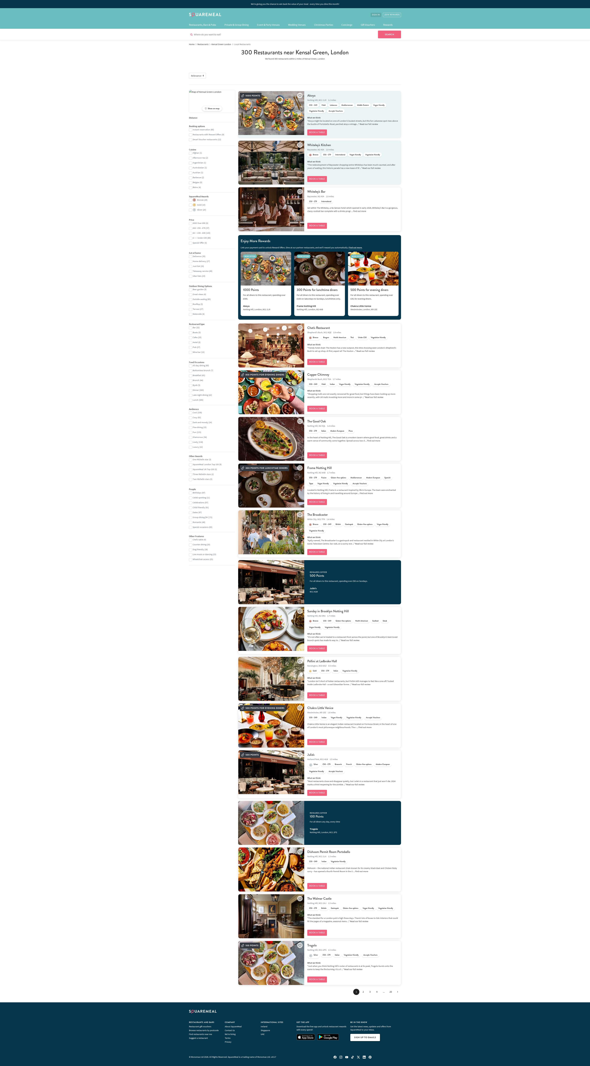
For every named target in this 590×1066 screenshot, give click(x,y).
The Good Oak (316, 421)
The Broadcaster (317, 514)
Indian (332, 384)
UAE (262, 1034)
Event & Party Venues (268, 24)
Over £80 (199, 223)
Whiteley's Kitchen (319, 145)
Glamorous (198, 437)
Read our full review (369, 124)
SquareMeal (205, 15)
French (349, 764)
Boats (195, 332)
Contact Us (230, 1030)
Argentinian (198, 162)
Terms (227, 1038)
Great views (198, 294)
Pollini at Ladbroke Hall (322, 661)
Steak (385, 620)
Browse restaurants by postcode (204, 1030)
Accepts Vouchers (336, 111)
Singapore (265, 1030)
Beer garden (198, 289)
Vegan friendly (379, 105)
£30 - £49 (313, 105)
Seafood (375, 620)
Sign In (376, 15)
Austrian (196, 172)
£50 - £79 (327, 154)
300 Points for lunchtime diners (317, 290)
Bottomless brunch (201, 370)
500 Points (317, 575)
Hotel (195, 342)
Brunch (196, 380)
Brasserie (338, 764)
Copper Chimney (318, 374)
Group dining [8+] (200, 517)
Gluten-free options (338, 477)
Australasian (198, 167)
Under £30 (362, 337)
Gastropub (349, 524)
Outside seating (200, 299)
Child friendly (199, 507)
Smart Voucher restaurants (205, 139)
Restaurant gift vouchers (200, 1026)
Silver (316, 764)
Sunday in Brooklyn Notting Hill (328, 611)
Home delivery (199, 261)
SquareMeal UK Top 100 (203, 469)
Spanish (387, 477)
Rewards (388, 24)
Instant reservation (201, 129)
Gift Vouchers (368, 24)
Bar (194, 327)
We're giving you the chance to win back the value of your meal (295, 4)
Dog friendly (198, 549)
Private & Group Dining (236, 24)
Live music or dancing (202, 554)
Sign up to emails (365, 1037)
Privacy (228, 1041)
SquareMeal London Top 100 (206, 464)
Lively (195, 442)
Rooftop (196, 304)
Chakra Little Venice (320, 708)
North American (339, 337)
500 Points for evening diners (369, 290)
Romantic (197, 522)
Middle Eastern (363, 105)
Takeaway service (200, 271)
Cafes (195, 337)
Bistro (195, 187)
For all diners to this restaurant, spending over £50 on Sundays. (339, 581)
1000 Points (251, 290)
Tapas (311, 483)
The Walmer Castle (319, 898)
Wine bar (197, 352)
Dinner (196, 390)
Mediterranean (347, 105)
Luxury (196, 447)
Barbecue (197, 177)
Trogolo (312, 945)
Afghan (196, 152)
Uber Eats (197, 276)
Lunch (195, 400)
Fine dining (198, 427)
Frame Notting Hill (319, 468)
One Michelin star (200, 459)
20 (390, 991)
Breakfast (197, 375)
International (340, 154)
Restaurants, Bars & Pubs (202, 24)
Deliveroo (197, 256)
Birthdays (197, 492)
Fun (194, 432)
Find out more (359, 211)
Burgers (326, 337)
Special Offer (198, 242)
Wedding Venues (297, 24)
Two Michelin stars (201, 479)
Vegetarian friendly (316, 111)
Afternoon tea (199, 157)
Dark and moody (200, 422)
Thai (352, 337)
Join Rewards (392, 15)
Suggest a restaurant (198, 1038)
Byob (195, 385)
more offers (250, 256)
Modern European (337, 431)
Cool (195, 412)
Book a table (317, 132)
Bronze (315, 154)
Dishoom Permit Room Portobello (328, 852)
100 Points (317, 816)
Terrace (196, 309)
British (338, 524)
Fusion (323, 477)
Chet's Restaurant (318, 328)
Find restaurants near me (200, 1034)
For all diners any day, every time (325, 821)
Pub (194, 347)
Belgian (196, 182)
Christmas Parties (323, 24)
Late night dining (200, 395)
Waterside (197, 314)
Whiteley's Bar (316, 191)
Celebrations (198, 502)
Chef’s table (198, 539)
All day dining (199, 365)
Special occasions (200, 527)
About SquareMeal (233, 1026)
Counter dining (199, 544)
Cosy (195, 417)
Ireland (264, 1026)
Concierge (346, 24)
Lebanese (333, 105)
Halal (324, 105)
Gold (315, 670)
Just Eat (196, 266)
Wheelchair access (201, 559)
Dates (195, 512)
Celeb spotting (199, 497)
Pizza (351, 431)
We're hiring (230, 1034)
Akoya (311, 95)
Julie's (311, 754)
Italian (323, 431)
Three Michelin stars (202, 474)
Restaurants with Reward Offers (207, 134)
